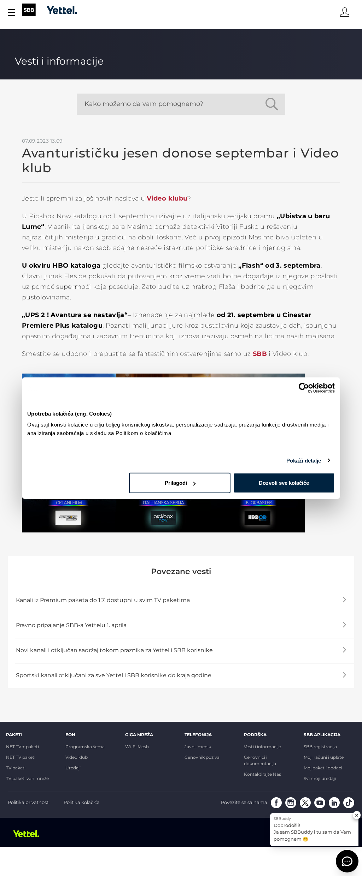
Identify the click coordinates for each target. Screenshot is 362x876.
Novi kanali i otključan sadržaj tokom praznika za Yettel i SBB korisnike (114, 650)
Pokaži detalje (303, 460)
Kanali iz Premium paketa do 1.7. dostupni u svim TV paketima (103, 600)
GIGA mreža (139, 735)
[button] (347, 861)
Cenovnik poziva (202, 758)
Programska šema (85, 747)
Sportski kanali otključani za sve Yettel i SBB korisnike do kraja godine (113, 676)
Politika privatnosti (28, 802)
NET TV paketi (20, 758)
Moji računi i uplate (324, 758)
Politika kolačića (82, 802)
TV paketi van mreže (27, 779)
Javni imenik (198, 747)
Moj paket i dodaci (323, 768)
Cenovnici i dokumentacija (260, 761)
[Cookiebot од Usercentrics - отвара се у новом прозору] (304, 387)
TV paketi (15, 768)
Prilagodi (176, 483)
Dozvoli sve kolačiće (284, 483)
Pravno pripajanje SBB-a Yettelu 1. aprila (71, 625)
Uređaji (73, 768)
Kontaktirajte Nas (262, 774)
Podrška (255, 735)
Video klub (76, 758)
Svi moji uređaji (320, 779)
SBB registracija (320, 747)
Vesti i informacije (262, 747)
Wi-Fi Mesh (137, 747)
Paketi (14, 735)
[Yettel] (29, 833)
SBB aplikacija (322, 735)
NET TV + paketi (22, 747)
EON (70, 735)
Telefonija (198, 735)
